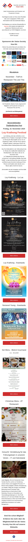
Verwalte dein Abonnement (16, 540)
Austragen (8, 540)
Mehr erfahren (14, 115)
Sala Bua (6, 26)
